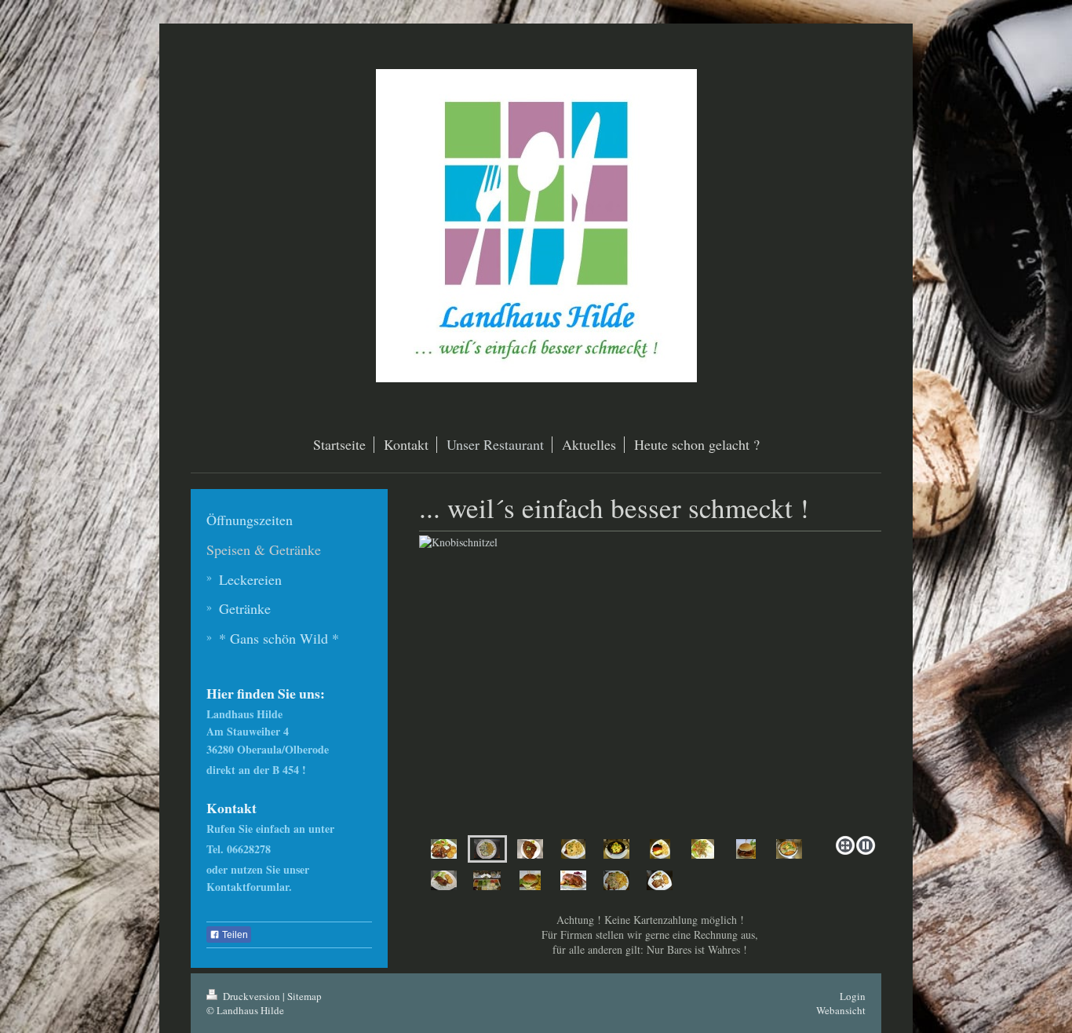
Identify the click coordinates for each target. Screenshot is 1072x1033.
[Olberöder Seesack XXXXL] (530, 849)
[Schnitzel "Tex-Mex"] (573, 849)
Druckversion (252, 996)
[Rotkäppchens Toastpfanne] (616, 849)
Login (853, 996)
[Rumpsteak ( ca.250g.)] (444, 880)
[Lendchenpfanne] (789, 849)
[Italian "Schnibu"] (746, 849)
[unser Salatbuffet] (487, 880)
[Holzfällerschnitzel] (660, 880)
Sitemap (304, 996)
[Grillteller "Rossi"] (444, 849)
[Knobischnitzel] (650, 682)
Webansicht (841, 1010)
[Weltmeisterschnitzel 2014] (660, 849)
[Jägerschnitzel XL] (616, 880)
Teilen (234, 934)
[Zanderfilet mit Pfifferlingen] (702, 849)
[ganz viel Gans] (573, 880)
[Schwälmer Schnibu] (530, 880)
